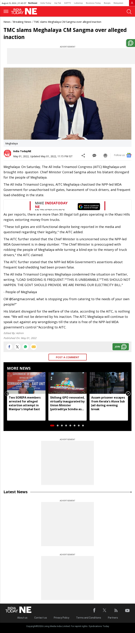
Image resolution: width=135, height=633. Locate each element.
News (7, 21)
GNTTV (67, 3)
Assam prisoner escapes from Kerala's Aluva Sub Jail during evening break (108, 403)
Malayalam (118, 3)
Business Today (93, 3)
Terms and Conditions (88, 617)
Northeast (32, 3)
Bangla (107, 3)
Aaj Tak (57, 3)
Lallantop (78, 3)
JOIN (117, 346)
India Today (45, 3)
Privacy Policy (61, 617)
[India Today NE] (25, 11)
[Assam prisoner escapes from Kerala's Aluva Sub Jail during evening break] (108, 383)
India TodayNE (22, 151)
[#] (25, 347)
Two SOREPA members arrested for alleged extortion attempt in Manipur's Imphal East (25, 403)
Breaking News (22, 21)
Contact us (40, 617)
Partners (113, 617)
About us (22, 617)
